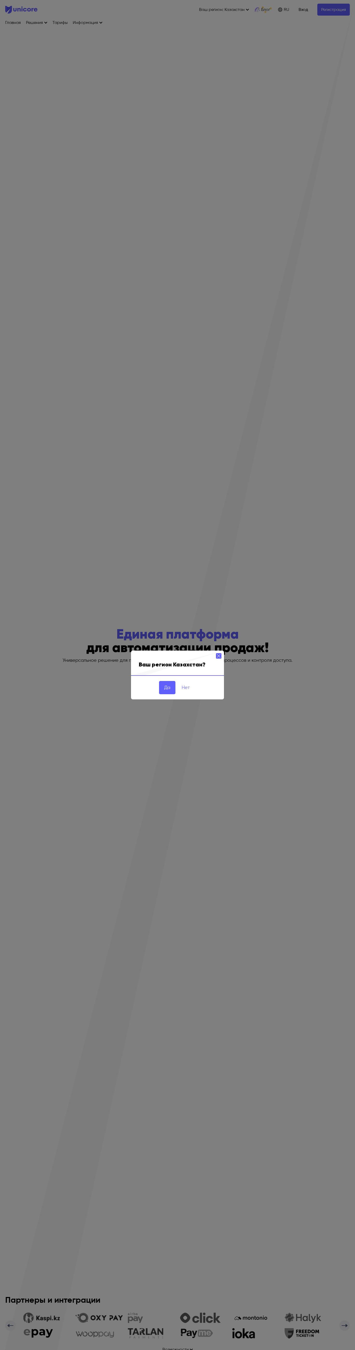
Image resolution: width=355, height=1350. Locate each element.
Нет (186, 687)
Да (167, 687)
